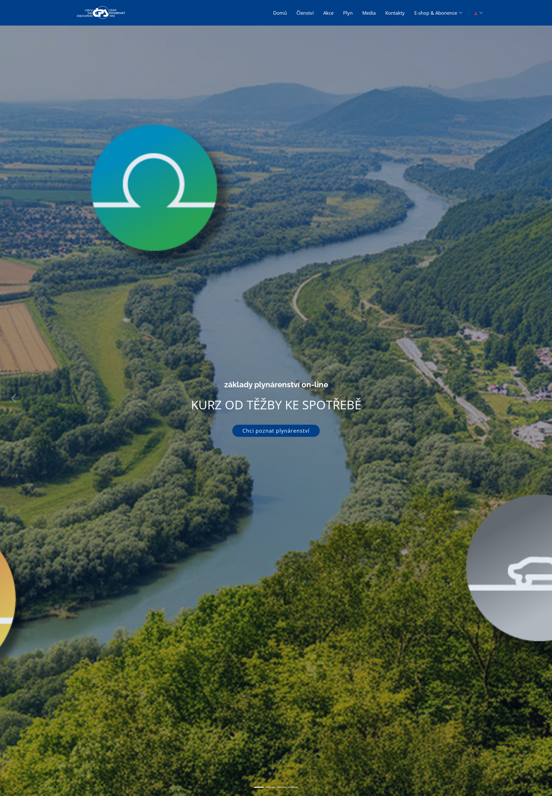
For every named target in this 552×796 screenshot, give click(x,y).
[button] (13, 398)
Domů (280, 13)
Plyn (348, 13)
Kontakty (395, 13)
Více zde (276, 438)
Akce (328, 13)
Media (369, 13)
